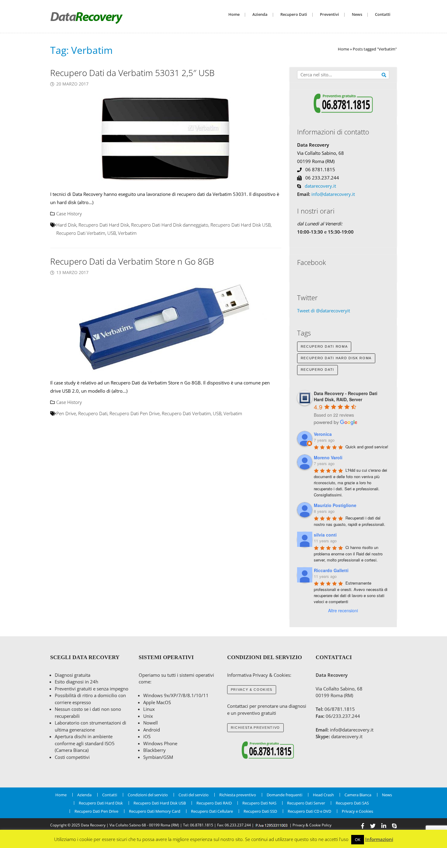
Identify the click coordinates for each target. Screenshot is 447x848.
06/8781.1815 (339, 709)
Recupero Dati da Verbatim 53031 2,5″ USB (132, 72)
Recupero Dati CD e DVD (309, 811)
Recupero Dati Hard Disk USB (240, 225)
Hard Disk (66, 225)
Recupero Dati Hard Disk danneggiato (169, 225)
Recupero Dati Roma (324, 346)
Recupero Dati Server (306, 803)
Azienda (260, 14)
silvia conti (325, 535)
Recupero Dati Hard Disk (103, 225)
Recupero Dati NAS (259, 803)
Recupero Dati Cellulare (212, 811)
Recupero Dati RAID (214, 803)
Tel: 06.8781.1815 (198, 825)
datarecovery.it (320, 186)
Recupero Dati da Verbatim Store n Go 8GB (132, 261)
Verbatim (127, 233)
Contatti (382, 14)
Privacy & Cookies (251, 689)
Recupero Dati (293, 14)
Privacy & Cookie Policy (312, 825)
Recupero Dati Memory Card (154, 811)
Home (234, 14)
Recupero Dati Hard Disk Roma (336, 358)
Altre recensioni (343, 610)
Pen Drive (66, 413)
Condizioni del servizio (148, 795)
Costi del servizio (193, 795)
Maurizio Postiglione (335, 505)
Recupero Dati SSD (260, 811)
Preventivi (329, 14)
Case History (69, 213)
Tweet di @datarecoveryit (323, 311)
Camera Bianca (358, 795)
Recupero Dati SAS (352, 803)
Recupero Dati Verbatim (80, 233)
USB (111, 233)
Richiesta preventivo (255, 727)
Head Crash (323, 795)
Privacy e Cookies (357, 811)
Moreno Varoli (328, 457)
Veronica (323, 434)
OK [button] (357, 839)
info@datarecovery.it (333, 194)
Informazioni (379, 839)
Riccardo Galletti (331, 570)
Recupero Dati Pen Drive (134, 413)
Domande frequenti (284, 795)
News (357, 14)
